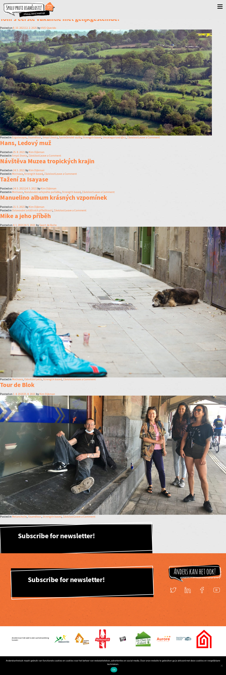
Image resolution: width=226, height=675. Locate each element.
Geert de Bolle (48, 225)
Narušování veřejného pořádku (42, 192)
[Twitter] (173, 590)
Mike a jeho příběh (25, 216)
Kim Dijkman (36, 152)
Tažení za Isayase (24, 179)
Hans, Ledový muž (25, 143)
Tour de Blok (17, 385)
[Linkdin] (187, 590)
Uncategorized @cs (114, 137)
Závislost (132, 137)
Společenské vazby (70, 137)
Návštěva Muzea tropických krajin (47, 161)
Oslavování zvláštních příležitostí (32, 210)
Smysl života (50, 137)
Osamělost (34, 137)
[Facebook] (202, 590)
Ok (113, 669)
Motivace (17, 173)
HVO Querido (48, 28)
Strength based (92, 137)
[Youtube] (216, 590)
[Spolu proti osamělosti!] (29, 9)
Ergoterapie (19, 137)
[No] (221, 665)
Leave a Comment (149, 137)
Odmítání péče (33, 379)
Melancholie (19, 516)
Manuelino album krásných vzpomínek (53, 197)
